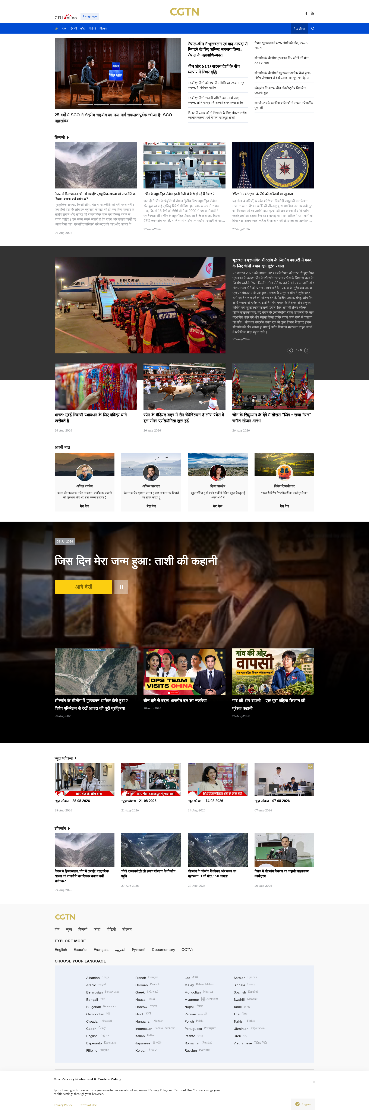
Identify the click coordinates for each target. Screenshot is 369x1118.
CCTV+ (188, 949)
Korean (146, 1050)
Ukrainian (249, 1028)
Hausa (145, 999)
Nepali (193, 1007)
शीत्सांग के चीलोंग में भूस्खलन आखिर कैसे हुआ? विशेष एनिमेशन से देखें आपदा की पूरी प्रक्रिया (283, 75)
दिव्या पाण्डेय (217, 486)
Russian (197, 1050)
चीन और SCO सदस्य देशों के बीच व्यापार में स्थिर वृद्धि (214, 69)
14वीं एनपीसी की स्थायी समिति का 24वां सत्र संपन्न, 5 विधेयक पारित (216, 85)
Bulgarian (101, 1007)
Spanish (246, 992)
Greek (146, 992)
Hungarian (149, 1021)
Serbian (245, 978)
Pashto (193, 1036)
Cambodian (98, 1014)
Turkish (244, 1021)
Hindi (143, 1014)
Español (80, 949)
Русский (138, 949)
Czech (96, 1028)
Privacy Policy (63, 1105)
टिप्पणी (82, 929)
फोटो (97, 929)
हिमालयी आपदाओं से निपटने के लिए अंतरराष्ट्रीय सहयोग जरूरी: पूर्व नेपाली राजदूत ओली (217, 115)
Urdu (241, 1036)
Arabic (96, 985)
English (61, 949)
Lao (191, 978)
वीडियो (111, 929)
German (147, 985)
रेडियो (302, 29)
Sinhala (244, 985)
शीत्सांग (127, 929)
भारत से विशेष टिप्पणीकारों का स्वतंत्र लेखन (284, 493)
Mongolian (198, 992)
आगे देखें (83, 587)
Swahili (246, 999)
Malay (199, 985)
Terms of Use (88, 1105)
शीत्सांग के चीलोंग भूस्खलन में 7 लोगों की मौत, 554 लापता (282, 60)
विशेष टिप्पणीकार (284, 486)
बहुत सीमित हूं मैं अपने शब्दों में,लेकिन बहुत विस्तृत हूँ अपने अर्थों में (218, 495)
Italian (145, 1036)
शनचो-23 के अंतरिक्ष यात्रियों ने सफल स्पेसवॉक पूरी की (284, 105)
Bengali (95, 999)
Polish (194, 1021)
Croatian (99, 1021)
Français (101, 949)
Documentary (163, 949)
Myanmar (201, 999)
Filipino (97, 1050)
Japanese (148, 1043)
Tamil (242, 1007)
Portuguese (200, 1028)
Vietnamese (250, 1043)
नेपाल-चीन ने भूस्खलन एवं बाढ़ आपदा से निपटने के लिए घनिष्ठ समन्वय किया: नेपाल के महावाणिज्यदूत (217, 49)
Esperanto (101, 1043)
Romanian (198, 1043)
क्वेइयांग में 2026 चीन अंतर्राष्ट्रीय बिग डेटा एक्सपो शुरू (280, 90)
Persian (195, 1014)
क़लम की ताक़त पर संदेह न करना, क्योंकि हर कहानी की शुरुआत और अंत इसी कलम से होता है (84, 495)
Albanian (97, 978)
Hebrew (146, 1007)
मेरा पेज (84, 506)
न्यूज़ (69, 929)
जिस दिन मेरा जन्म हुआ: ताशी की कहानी (136, 561)
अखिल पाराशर (151, 486)
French (146, 978)
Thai (240, 1014)
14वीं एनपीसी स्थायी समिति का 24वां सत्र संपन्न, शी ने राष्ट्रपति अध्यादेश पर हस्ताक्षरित (215, 100)
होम (57, 929)
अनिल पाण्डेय (84, 486)
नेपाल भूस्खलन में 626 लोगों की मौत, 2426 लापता (281, 45)
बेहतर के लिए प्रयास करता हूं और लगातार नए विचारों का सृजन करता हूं (151, 495)
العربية (120, 949)
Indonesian (155, 1028)
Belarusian (102, 992)
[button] (85, 104)
